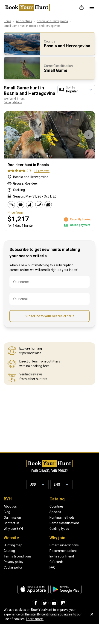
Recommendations (63, 551)
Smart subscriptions (64, 545)
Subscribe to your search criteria (49, 316)
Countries (57, 506)
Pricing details (13, 102)
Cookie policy (13, 567)
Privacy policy (13, 562)
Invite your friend (62, 556)
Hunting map (13, 545)
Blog (7, 512)
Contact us (11, 523)
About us (10, 506)
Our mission (12, 517)
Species (55, 512)
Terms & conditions (18, 556)
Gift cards (57, 562)
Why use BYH (13, 528)
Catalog (9, 551)
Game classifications (64, 523)
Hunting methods (62, 517)
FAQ (52, 567)
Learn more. (35, 619)
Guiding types (59, 528)
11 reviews (42, 171)
